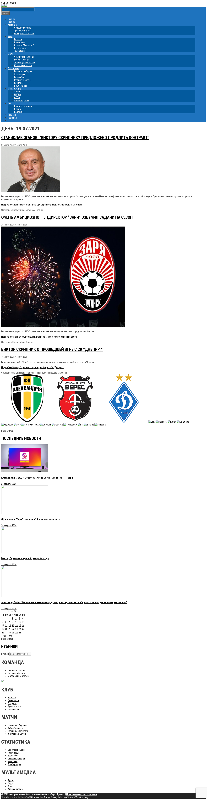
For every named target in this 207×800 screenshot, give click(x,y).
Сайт (10, 103)
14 (10, 625)
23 (16, 629)
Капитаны (18, 83)
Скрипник (62, 372)
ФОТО (17, 97)
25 (23, 629)
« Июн (4, 636)
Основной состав (22, 27)
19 (3, 629)
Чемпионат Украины (24, 56)
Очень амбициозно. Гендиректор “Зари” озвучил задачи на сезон (67, 217)
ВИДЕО (17, 94)
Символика (19, 42)
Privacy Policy (57, 797)
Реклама (12, 114)
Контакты (18, 112)
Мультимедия (19, 372)
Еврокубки (19, 77)
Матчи (11, 53)
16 (16, 625)
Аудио (11, 780)
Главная (11, 19)
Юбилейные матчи (23, 65)
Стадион (12, 703)
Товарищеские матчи (24, 62)
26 (3, 632)
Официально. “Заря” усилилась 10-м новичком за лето (30, 519)
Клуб (10, 36)
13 (6, 625)
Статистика (13, 68)
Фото (10, 786)
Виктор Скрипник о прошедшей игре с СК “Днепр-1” (52, 349)
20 (6, 629)
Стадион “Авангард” (24, 45)
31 (20, 632)
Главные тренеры (22, 80)
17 (20, 625)
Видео (11, 783)
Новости (16, 210)
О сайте (17, 109)
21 (10, 629)
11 (23, 621)
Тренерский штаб (22, 30)
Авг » (11, 636)
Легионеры (19, 74)
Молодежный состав (24, 33)
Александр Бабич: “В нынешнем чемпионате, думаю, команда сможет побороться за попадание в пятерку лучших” (64, 602)
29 (13, 632)
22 (13, 629)
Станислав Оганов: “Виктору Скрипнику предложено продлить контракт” (75, 137)
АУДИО (17, 91)
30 (16, 632)
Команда (12, 24)
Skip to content (8, 2)
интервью (31, 210)
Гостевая (12, 117)
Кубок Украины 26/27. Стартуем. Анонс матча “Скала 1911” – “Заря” (37, 477)
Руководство (20, 48)
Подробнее (42, 204)
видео (43, 372)
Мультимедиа (14, 88)
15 (13, 625)
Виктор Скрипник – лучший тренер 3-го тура (25, 558)
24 (20, 629)
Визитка (18, 39)
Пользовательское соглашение (81, 794)
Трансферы (19, 51)
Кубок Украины (21, 59)
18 (23, 625)
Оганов (40, 210)
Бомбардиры (20, 86)
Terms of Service (75, 797)
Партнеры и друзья (23, 106)
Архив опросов (21, 100)
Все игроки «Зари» (23, 71)
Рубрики (5, 653)
